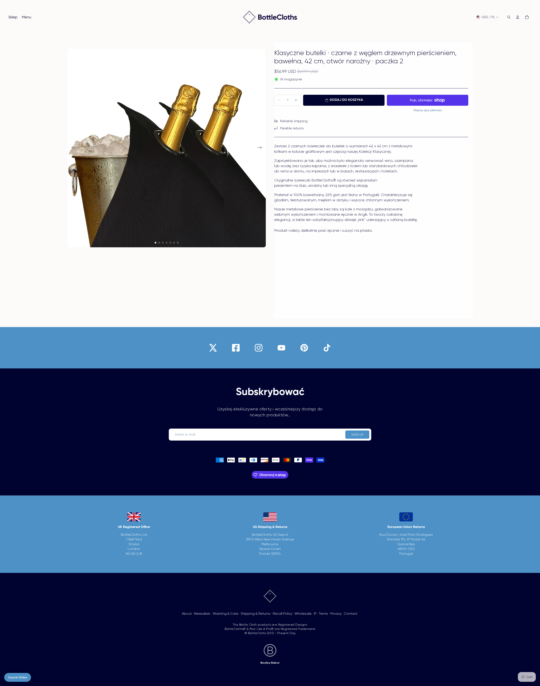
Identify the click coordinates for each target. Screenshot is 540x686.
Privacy (336, 614)
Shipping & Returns (255, 614)
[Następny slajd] (261, 148)
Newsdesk (202, 614)
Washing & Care (225, 614)
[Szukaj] (508, 17)
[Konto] (517, 17)
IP (315, 614)
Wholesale (303, 614)
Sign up (357, 435)
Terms (323, 614)
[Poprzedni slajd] (72, 148)
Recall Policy (282, 614)
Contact (350, 614)
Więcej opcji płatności (427, 110)
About (187, 614)
